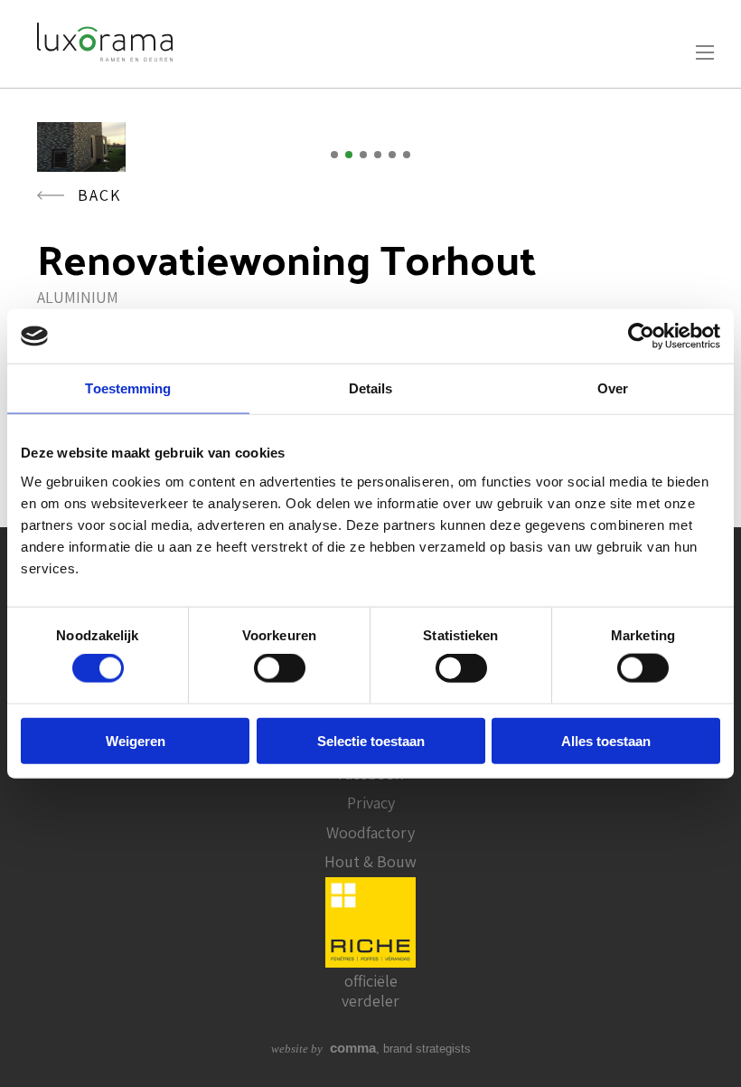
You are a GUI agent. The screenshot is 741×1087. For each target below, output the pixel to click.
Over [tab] (612, 388)
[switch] (279, 668)
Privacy (371, 802)
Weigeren (135, 740)
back (99, 194)
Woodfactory (370, 832)
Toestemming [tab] (128, 388)
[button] (334, 154)
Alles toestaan (606, 740)
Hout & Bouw (370, 861)
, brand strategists (371, 1048)
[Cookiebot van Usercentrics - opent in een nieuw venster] (641, 336)
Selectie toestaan (371, 740)
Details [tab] (371, 388)
